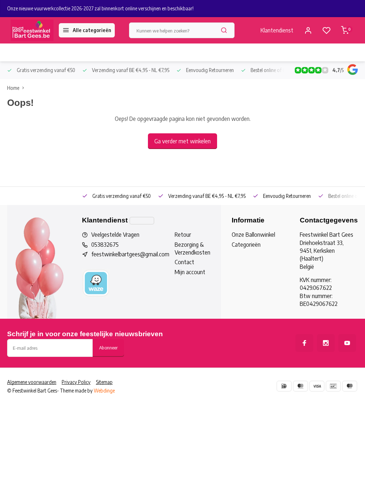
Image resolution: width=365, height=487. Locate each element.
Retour (183, 234)
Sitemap (104, 382)
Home (13, 88)
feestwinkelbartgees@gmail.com (130, 254)
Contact (184, 262)
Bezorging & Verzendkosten (192, 248)
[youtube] (347, 343)
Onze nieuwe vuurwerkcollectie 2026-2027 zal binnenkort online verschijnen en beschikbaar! (100, 8)
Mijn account (190, 272)
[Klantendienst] (141, 221)
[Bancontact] (333, 386)
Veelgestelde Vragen (115, 234)
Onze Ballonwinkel (253, 234)
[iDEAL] (284, 386)
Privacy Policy (76, 382)
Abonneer (108, 347)
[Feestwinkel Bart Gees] (32, 30)
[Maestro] (349, 386)
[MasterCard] (300, 386)
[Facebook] (304, 343)
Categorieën (246, 244)
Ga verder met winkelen (182, 141)
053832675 (105, 244)
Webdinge (104, 391)
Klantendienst (277, 30)
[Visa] (316, 386)
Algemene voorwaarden (31, 382)
